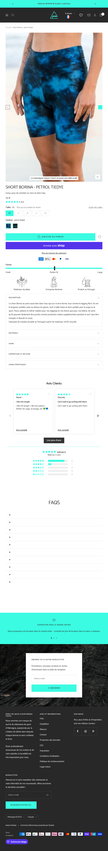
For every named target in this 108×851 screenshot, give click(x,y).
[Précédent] (8, 107)
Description (15, 297)
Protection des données (50, 740)
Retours (43, 729)
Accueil (8, 27)
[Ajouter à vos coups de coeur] (99, 237)
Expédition (44, 724)
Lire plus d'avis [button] (54, 440)
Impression (44, 750)
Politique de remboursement (52, 761)
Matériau (13, 333)
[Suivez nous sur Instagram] (85, 731)
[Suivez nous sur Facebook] (78, 731)
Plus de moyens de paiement (54, 253)
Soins (11, 343)
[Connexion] (95, 15)
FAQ (42, 718)
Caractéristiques (17, 364)
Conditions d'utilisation (49, 756)
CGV (41, 745)
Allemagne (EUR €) (14, 817)
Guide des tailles (95, 207)
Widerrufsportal (21, 805)
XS (9, 213)
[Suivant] (100, 107)
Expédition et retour (19, 354)
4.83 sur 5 (61, 452)
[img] (22, 394)
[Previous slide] (10, 416)
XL (45, 213)
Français (68, 13)
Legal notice (45, 767)
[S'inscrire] (47, 795)
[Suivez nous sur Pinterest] (93, 731)
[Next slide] (98, 416)
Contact (43, 734)
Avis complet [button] (21, 430)
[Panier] (101, 15)
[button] (12, 202)
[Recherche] (13, 15)
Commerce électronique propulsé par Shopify (37, 825)
